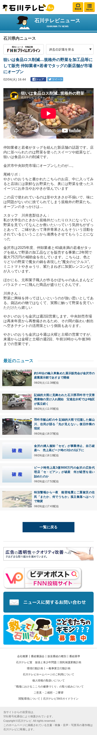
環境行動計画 (35, 668)
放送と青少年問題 (46, 662)
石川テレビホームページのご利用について (48, 674)
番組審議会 (37, 656)
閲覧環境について (29, 698)
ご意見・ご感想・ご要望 (48, 692)
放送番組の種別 (56, 656)
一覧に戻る (48, 527)
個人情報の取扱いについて (48, 680)
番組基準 (74, 656)
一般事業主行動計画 (58, 668)
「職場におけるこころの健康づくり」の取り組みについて (48, 686)
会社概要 (22, 656)
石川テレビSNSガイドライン (61, 698)
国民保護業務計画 (70, 662)
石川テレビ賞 (24, 662)
